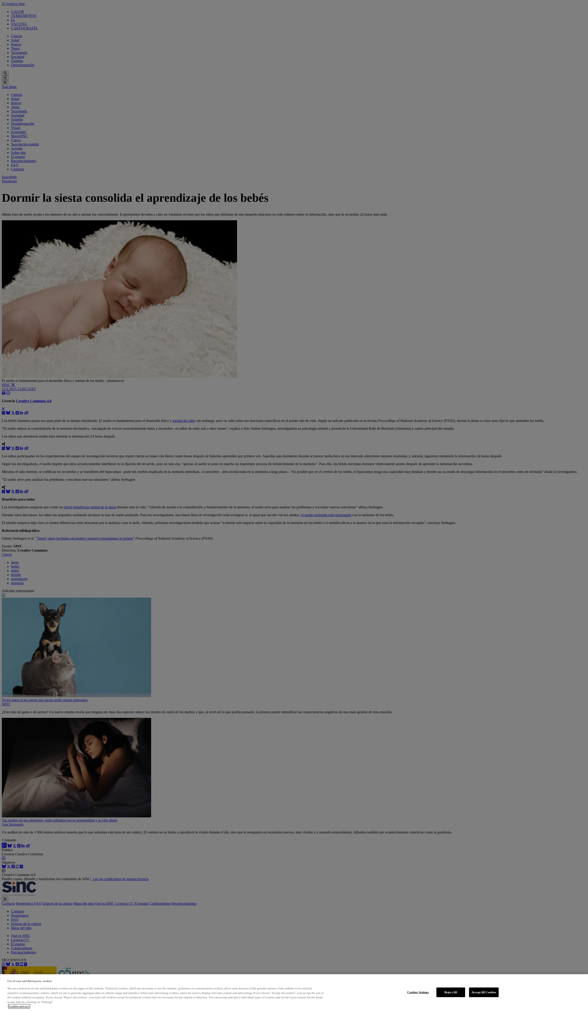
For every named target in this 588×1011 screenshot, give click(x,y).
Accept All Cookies (484, 992)
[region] (294, 992)
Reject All (450, 992)
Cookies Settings (418, 992)
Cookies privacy (19, 1006)
